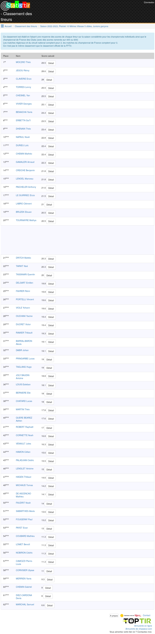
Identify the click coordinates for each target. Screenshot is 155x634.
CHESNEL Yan (23, 95)
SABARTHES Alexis (25, 510)
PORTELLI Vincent (25, 299)
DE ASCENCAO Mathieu (23, 495)
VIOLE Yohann (23, 307)
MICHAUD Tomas (24, 485)
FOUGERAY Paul (24, 519)
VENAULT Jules (23, 443)
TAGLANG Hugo (24, 366)
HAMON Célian (23, 451)
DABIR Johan (22, 350)
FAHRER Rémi (23, 290)
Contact (146, 615)
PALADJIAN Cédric (25, 460)
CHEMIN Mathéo (24, 153)
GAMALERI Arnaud (25, 161)
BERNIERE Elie (23, 392)
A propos (114, 615)
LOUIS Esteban (23, 384)
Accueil (8, 26)
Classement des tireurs (26, 26)
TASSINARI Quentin (25, 274)
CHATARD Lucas (24, 400)
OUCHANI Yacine (24, 315)
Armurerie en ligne (143, 625)
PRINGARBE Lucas (25, 358)
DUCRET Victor (23, 324)
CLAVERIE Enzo (23, 78)
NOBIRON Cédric (24, 552)
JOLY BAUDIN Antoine (22, 377)
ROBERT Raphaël (24, 426)
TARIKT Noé (22, 266)
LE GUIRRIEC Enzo (25, 195)
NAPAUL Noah (23, 136)
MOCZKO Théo (23, 62)
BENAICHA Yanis (24, 111)
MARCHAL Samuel (25, 604)
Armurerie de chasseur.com (138, 628)
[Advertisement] (88, 7)
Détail (51, 63)
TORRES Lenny (23, 87)
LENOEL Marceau (24, 178)
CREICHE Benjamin (25, 170)
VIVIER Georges (24, 103)
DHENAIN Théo (23, 128)
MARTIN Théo (23, 409)
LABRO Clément (24, 203)
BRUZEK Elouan (24, 211)
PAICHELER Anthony (26, 186)
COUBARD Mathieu (25, 535)
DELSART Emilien (24, 282)
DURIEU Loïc (22, 145)
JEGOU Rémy (22, 70)
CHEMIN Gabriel (24, 586)
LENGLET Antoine (24, 468)
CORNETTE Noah (24, 435)
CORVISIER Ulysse (25, 570)
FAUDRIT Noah (23, 502)
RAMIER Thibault (24, 332)
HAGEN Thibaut (23, 476)
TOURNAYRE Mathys (26, 220)
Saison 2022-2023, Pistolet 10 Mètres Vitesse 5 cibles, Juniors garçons (74, 26)
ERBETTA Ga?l (23, 120)
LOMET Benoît (23, 544)
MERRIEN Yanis (23, 578)
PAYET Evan (22, 527)
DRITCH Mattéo (23, 257)
